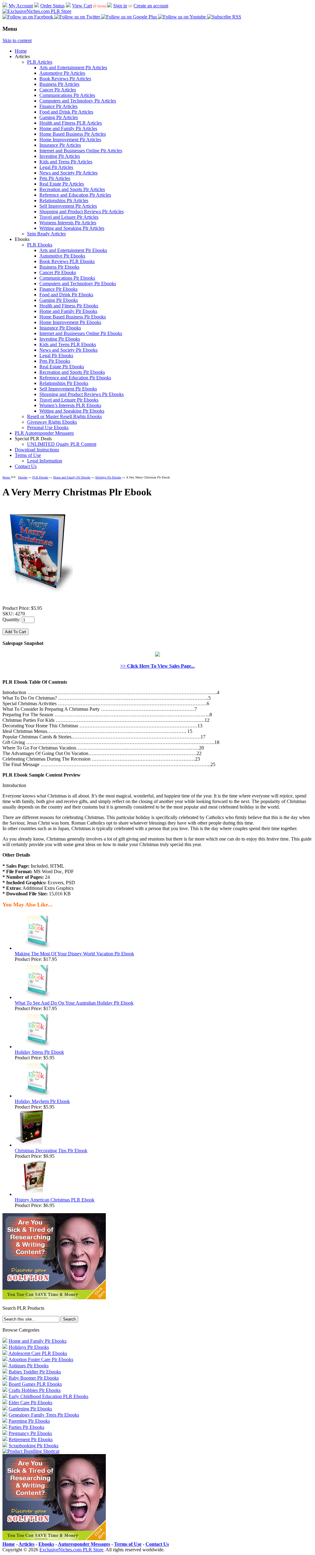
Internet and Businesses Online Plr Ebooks (80, 333)
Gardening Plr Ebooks (30, 1408)
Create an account (151, 5)
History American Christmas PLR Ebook (54, 1199)
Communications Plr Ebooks (67, 278)
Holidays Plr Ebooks (108, 477)
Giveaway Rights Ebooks (52, 422)
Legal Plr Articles (56, 167)
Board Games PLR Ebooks (35, 1384)
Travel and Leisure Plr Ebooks (68, 399)
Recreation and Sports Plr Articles (72, 189)
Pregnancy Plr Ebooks (30, 1433)
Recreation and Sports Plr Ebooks (72, 372)
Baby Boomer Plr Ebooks (34, 1378)
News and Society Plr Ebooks (68, 350)
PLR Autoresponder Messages (44, 433)
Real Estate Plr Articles (61, 183)
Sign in (120, 5)
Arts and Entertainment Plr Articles (73, 67)
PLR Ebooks (39, 244)
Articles (26, 1544)
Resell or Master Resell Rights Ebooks (64, 416)
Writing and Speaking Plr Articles (71, 228)
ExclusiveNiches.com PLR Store (71, 1549)
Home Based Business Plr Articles (72, 134)
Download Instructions (37, 449)
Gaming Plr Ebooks (58, 300)
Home (21, 51)
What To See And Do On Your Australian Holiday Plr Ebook (74, 1002)
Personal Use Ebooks (48, 427)
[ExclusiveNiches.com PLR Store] (36, 11)
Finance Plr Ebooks (58, 289)
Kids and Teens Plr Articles (65, 161)
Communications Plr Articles (67, 95)
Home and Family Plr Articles (68, 128)
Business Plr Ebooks (59, 267)
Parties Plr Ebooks (26, 1427)
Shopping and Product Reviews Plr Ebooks (81, 394)
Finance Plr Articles (58, 106)
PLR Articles (39, 62)
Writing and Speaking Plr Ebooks (71, 411)
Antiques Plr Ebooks (28, 1365)
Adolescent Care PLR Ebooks (37, 1353)
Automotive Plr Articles (62, 73)
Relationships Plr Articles (63, 200)
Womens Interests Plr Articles (67, 222)
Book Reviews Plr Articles (65, 78)
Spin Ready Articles (46, 233)
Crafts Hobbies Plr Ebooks (35, 1390)
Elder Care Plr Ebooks (30, 1402)
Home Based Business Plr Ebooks (72, 316)
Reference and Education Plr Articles (75, 195)
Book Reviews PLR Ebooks (67, 261)
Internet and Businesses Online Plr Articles (80, 150)
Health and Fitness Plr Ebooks (68, 305)
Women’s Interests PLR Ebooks (70, 405)
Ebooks (22, 477)
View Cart (82, 5)
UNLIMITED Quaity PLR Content (61, 444)
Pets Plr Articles (54, 178)
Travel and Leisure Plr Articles (68, 217)
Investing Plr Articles (59, 156)
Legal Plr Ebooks (56, 355)
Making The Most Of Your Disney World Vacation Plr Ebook (74, 953)
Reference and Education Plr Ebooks (75, 377)
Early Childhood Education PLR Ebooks (48, 1396)
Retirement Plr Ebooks (31, 1439)
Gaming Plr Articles (58, 117)
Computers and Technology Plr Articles (77, 100)
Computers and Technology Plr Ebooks (77, 283)
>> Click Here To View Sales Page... (157, 666)
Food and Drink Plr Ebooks (66, 294)
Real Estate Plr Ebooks (61, 366)
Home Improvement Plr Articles (70, 139)
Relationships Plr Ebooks (63, 383)
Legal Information (44, 460)
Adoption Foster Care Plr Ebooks (40, 1359)
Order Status (52, 5)
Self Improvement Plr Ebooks (68, 388)
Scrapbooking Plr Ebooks (33, 1445)
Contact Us (26, 466)
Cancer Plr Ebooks (57, 272)
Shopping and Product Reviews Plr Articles (81, 211)
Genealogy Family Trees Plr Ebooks (44, 1414)
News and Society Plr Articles (68, 172)
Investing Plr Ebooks (59, 339)
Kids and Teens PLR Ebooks (67, 344)
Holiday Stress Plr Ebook (39, 1052)
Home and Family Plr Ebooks (68, 311)
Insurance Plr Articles (60, 145)
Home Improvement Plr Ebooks (70, 322)
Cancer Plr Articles (57, 89)
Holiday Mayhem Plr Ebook (42, 1101)
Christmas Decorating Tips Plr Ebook (51, 1150)
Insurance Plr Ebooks (60, 327)
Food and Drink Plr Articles (66, 111)
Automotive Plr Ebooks (62, 255)
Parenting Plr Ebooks (29, 1421)
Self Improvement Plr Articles (68, 206)
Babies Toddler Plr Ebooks (35, 1371)
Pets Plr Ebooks (54, 361)
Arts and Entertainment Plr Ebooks (73, 250)
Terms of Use (28, 455)
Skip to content (17, 40)
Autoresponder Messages (84, 1544)
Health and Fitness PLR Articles (70, 123)
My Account (21, 5)
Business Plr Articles (59, 84)
